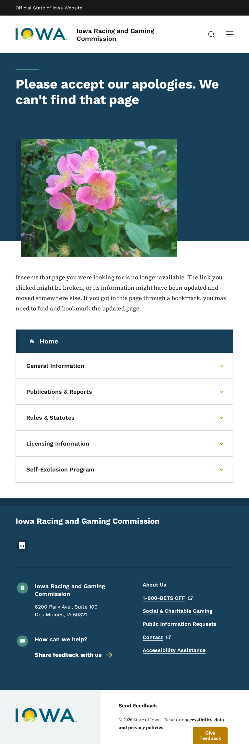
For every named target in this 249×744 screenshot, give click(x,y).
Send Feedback (138, 706)
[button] (210, 735)
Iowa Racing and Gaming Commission (115, 34)
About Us (154, 585)
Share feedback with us (68, 654)
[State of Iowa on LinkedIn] (22, 550)
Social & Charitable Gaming (177, 611)
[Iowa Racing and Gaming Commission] (41, 34)
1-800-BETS (164, 598)
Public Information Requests (180, 624)
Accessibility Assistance (174, 650)
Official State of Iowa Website (49, 7)
